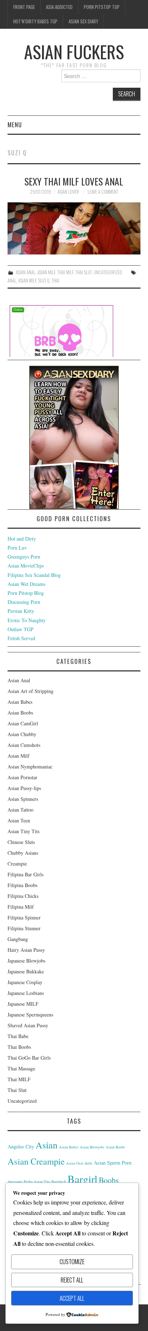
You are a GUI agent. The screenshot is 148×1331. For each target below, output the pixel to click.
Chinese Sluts (21, 842)
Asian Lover (68, 191)
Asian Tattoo (20, 809)
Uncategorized (108, 272)
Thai (55, 280)
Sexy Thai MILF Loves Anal (73, 181)
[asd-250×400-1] (74, 436)
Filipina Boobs (22, 885)
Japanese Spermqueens (30, 1014)
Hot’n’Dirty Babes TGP (35, 21)
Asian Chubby (22, 734)
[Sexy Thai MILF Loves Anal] (74, 228)
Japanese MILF (23, 1003)
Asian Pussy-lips (24, 788)
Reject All (72, 1279)
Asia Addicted (59, 7)
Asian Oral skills (79, 1163)
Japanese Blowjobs (26, 960)
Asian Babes (20, 701)
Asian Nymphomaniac (30, 766)
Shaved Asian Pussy (28, 1025)
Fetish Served (21, 638)
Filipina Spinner (24, 917)
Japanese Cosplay (25, 982)
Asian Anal (25, 272)
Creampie (17, 863)
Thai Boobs (19, 1046)
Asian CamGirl (23, 723)
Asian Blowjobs (92, 1146)
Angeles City (21, 1146)
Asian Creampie (36, 1161)
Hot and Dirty (22, 538)
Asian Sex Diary (83, 21)
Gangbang (18, 939)
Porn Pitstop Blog (26, 592)
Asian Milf (46, 272)
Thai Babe (18, 1036)
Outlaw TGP (20, 629)
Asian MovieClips (26, 565)
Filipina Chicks (23, 895)
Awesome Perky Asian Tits (29, 1181)
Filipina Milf (21, 906)
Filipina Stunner (24, 928)
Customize (72, 1261)
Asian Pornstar (22, 777)
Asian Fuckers (74, 51)
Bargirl (82, 1179)
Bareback (58, 1181)
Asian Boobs (20, 712)
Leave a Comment (103, 191)
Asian (46, 1144)
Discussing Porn (24, 601)
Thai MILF (65, 272)
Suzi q (44, 280)
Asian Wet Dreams (26, 583)
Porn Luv (17, 547)
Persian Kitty (21, 610)
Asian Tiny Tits (24, 831)
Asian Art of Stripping (31, 691)
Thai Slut (83, 272)
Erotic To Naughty (27, 620)
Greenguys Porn (24, 556)
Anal (12, 280)
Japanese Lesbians (26, 993)
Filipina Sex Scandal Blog (34, 575)
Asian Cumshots (24, 745)
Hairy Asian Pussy (26, 949)
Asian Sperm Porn (112, 1162)
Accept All (72, 1298)
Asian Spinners (23, 798)
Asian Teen (19, 820)
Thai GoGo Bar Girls (29, 1057)
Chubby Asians (23, 852)
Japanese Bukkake (26, 971)
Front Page (24, 7)
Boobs (109, 1180)
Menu (15, 124)
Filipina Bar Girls (25, 874)
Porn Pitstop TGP (102, 7)
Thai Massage (21, 1068)
